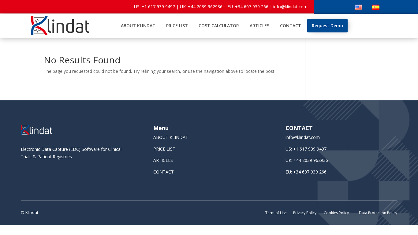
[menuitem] (138, 25)
